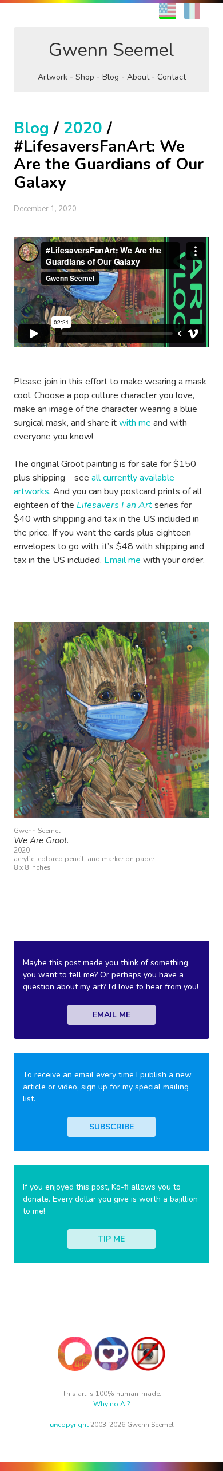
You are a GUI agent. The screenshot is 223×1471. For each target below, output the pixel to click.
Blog (110, 77)
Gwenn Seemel (111, 50)
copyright (69, 1424)
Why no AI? (111, 1404)
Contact (171, 77)
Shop (84, 77)
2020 (82, 128)
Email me (122, 560)
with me (135, 423)
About (138, 77)
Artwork (52, 77)
